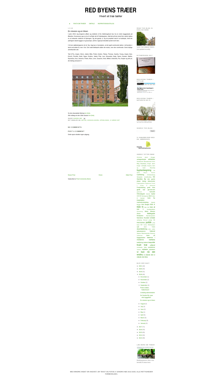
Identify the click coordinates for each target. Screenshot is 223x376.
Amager (153, 157)
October (143, 282)
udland (152, 245)
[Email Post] (84, 118)
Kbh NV (146, 207)
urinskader (140, 247)
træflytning (140, 242)
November (144, 279)
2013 (140, 338)
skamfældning (142, 229)
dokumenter (151, 181)
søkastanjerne (141, 231)
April (142, 315)
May (142, 312)
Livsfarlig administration (147, 292)
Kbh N (140, 207)
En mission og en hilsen (147, 300)
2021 (140, 266)
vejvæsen (152, 249)
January (143, 323)
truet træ (142, 245)
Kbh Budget (145, 204)
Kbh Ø (152, 207)
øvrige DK (152, 220)
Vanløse (139, 249)
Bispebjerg (143, 163)
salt (138, 227)
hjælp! (153, 194)
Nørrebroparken (150, 215)
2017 (140, 327)
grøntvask (139, 191)
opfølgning (104, 120)
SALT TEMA (149, 227)
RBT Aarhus (143, 224)
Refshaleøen (151, 224)
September (144, 285)
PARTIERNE (141, 222)
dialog (144, 181)
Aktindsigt (139, 157)
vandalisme (151, 247)
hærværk (152, 191)
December (144, 277)
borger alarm (151, 163)
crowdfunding (147, 177)
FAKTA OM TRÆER (79, 23)
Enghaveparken (141, 183)
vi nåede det (115, 120)
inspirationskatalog (142, 202)
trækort (146, 242)
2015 (140, 332)
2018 (140, 274)
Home (100, 175)
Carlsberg (140, 175)
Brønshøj (152, 167)
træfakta (152, 240)
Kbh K (152, 204)
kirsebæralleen (151, 209)
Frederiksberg (141, 187)
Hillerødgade (141, 194)
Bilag (138, 163)
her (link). (92, 115)
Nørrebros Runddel (143, 218)
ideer (150, 196)
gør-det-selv (151, 189)
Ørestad (145, 220)
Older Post (129, 175)
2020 (140, 269)
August (143, 304)
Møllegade (151, 213)
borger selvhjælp (141, 165)
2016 (140, 329)
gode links (151, 187)
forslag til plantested (147, 185)
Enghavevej (148, 183)
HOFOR (139, 196)
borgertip (149, 165)
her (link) (87, 113)
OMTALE (92, 23)
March (143, 317)
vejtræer (145, 249)
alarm (146, 157)
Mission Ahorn (93, 120)
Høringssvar (145, 196)
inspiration (140, 200)
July (142, 306)
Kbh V (140, 209)
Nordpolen (140, 215)
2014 (140, 335)
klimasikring (140, 211)
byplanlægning (144, 170)
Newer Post (71, 175)
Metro (83, 120)
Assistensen (140, 161)
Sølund (152, 231)
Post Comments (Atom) (83, 179)
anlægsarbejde (141, 159)
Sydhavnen (139, 235)
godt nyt (141, 189)
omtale (152, 218)
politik (148, 222)
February (143, 320)
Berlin (153, 161)
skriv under (151, 229)
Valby (145, 247)
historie (148, 194)
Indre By (151, 198)
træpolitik (151, 242)
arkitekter (151, 159)
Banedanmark (148, 161)
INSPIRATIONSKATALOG (106, 23)
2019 (140, 271)
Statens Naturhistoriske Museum (146, 233)
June (142, 309)
